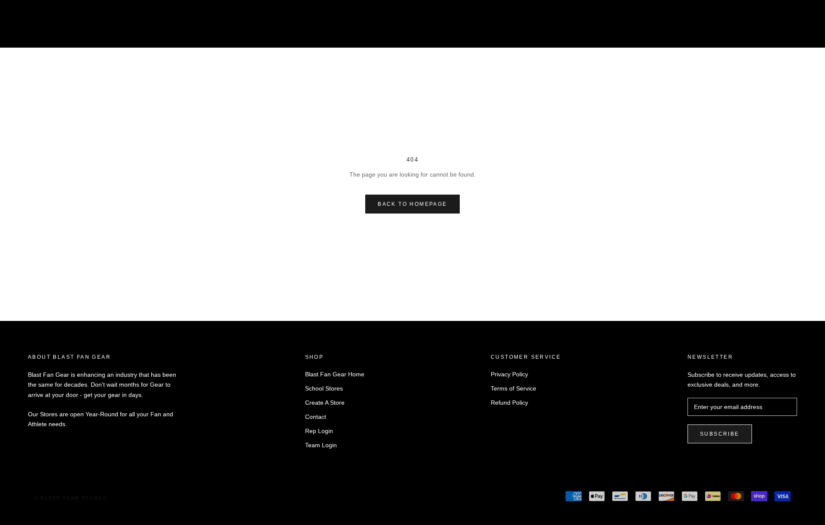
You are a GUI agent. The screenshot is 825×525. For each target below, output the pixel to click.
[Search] (780, 27)
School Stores (324, 388)
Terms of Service (513, 388)
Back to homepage (412, 204)
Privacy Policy (509, 374)
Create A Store (325, 402)
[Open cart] (799, 27)
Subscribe (719, 434)
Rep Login (319, 430)
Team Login (321, 445)
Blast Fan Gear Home (334, 374)
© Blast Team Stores (70, 498)
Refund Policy (509, 402)
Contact (315, 416)
